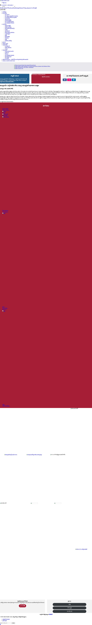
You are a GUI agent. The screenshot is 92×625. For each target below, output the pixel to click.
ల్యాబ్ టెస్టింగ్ (7, 33)
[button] (8, 6)
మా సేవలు (5, 24)
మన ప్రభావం (7, 18)
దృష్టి (6, 39)
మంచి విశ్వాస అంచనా (9, 51)
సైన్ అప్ (22, 605)
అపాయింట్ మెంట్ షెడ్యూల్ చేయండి (16, 7)
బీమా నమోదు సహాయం (9, 32)
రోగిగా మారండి (4, 7)
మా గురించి (5, 13)
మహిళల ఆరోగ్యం (8, 40)
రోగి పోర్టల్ (34, 7)
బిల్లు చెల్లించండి (27, 7)
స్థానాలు (4, 2)
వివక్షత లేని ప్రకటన (6, 619)
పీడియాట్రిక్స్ (7, 36)
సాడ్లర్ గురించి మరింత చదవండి (7, 101)
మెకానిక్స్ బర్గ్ (69, 611)
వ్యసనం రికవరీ (8, 25)
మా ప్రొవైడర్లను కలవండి (9, 22)
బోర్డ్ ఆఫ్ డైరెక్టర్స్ (8, 20)
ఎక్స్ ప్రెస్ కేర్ (7, 31)
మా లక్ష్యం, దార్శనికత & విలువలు (11, 15)
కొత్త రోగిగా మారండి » (46, 76)
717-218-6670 (4, 5)
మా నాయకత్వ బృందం (9, 21)
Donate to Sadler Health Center (9, 60)
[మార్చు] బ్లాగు (5, 43)
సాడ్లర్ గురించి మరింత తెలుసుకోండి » (7, 81)
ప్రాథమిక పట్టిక (3, 9)
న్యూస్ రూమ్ (5, 44)
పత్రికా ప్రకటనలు (8, 47)
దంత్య (6, 29)
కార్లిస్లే (69, 604)
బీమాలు (6, 53)
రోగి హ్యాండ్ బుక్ (8, 56)
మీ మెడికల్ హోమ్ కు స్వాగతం (11, 17)
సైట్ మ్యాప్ (5, 620)
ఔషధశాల (7, 37)
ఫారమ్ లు (7, 52)
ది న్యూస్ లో (7, 46)
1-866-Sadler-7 (10, 5)
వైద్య (6, 35)
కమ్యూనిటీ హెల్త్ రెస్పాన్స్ (10, 28)
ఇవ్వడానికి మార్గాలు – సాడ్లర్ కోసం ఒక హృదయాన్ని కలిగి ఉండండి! (15, 59)
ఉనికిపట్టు (4, 11)
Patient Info (5, 50)
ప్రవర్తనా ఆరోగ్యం (8, 26)
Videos (6, 48)
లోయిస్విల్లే (69, 607)
